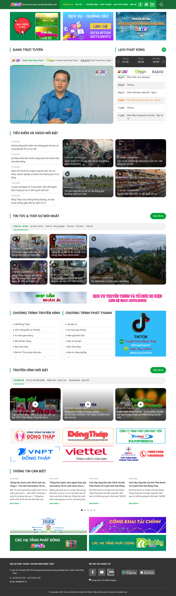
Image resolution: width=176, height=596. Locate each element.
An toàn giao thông (24, 335)
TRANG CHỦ (68, 4)
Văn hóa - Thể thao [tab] (75, 226)
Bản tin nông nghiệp (77, 352)
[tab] (28, 61)
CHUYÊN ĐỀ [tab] (19, 380)
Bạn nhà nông (21, 346)
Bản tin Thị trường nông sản (28, 352)
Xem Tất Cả (158, 216)
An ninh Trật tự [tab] (36, 226)
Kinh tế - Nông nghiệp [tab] (55, 226)
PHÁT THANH (105, 4)
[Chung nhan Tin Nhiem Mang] (127, 580)
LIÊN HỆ (133, 4)
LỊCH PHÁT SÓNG (120, 4)
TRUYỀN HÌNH (92, 4)
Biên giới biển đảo (76, 335)
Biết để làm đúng (23, 341)
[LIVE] (61, 95)
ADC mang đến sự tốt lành (27, 330)
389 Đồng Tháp (22, 324)
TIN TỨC (78, 4)
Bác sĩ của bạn (74, 341)
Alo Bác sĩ (72, 324)
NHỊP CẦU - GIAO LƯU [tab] (57, 380)
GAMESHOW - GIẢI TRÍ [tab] (79, 380)
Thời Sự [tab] (89, 226)
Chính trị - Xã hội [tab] (21, 226)
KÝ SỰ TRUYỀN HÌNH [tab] (35, 380)
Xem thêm (14, 503)
